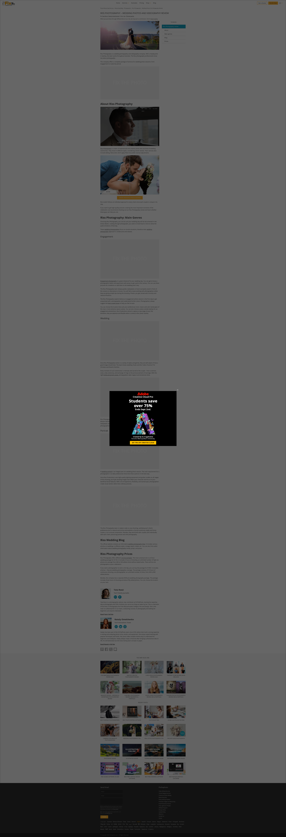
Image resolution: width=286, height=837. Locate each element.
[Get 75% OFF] (143, 418)
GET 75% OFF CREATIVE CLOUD (143, 443)
